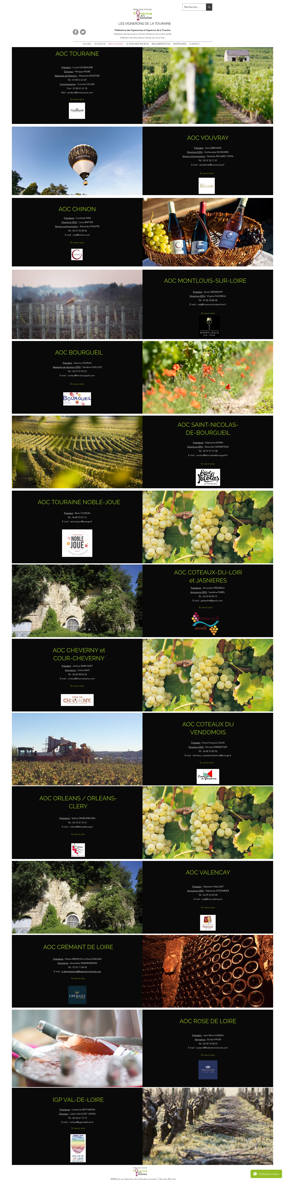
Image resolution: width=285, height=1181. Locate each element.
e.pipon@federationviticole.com (212, 1047)
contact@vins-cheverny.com (81, 678)
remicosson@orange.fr (81, 521)
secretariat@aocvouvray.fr (211, 164)
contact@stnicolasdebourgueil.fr (212, 455)
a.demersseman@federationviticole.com (81, 971)
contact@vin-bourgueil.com (81, 375)
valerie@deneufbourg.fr (81, 826)
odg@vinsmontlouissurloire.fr (212, 304)
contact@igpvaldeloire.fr (81, 1122)
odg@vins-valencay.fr (212, 899)
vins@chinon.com (81, 234)
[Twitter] (83, 32)
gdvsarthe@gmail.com (212, 600)
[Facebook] (76, 32)
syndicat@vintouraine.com (80, 92)
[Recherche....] (209, 7)
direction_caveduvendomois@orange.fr (212, 755)
